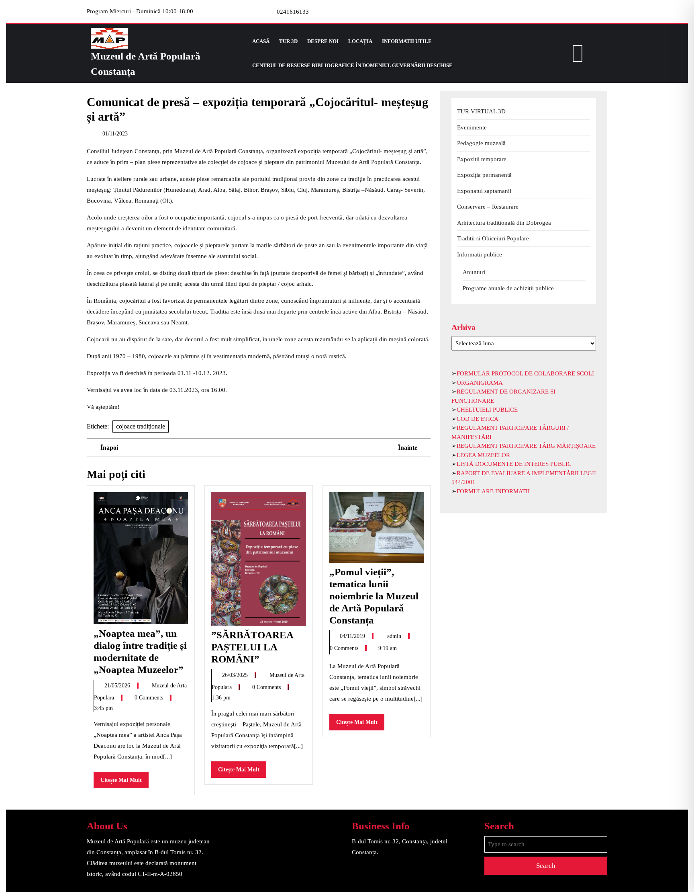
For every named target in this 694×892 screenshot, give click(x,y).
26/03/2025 (235, 675)
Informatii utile (407, 41)
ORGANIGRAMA (480, 382)
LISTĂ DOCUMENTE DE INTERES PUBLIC (514, 464)
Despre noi (323, 41)
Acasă (260, 41)
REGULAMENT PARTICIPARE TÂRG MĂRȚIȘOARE (526, 446)
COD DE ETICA (477, 419)
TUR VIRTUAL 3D (481, 111)
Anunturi (474, 272)
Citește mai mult (124, 782)
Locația (360, 41)
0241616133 (293, 11)
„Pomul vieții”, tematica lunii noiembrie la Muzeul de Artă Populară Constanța (373, 595)
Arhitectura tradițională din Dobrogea (504, 222)
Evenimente (472, 127)
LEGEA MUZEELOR (483, 455)
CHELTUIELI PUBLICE (487, 409)
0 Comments (150, 698)
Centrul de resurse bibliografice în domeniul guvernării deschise (352, 65)
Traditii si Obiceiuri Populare (493, 238)
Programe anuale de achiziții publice (508, 288)
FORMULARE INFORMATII (493, 491)
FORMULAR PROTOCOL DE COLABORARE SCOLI (525, 373)
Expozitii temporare (481, 159)
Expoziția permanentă (484, 175)
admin (395, 636)
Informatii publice (479, 254)
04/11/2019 (353, 636)
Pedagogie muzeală (481, 143)
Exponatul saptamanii (484, 191)
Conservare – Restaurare (487, 206)
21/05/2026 (118, 686)
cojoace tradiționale (140, 426)
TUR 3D (288, 41)
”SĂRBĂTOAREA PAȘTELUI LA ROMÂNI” (252, 647)
